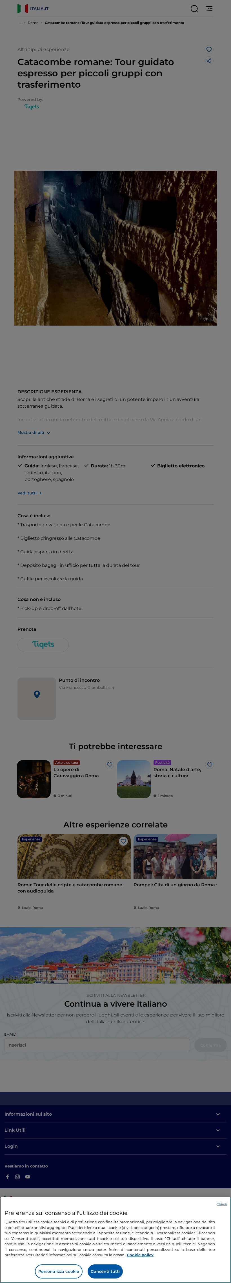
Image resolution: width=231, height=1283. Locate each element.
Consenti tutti (105, 1271)
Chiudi (222, 1204)
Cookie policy (140, 1255)
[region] (115, 1240)
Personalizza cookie (58, 1271)
